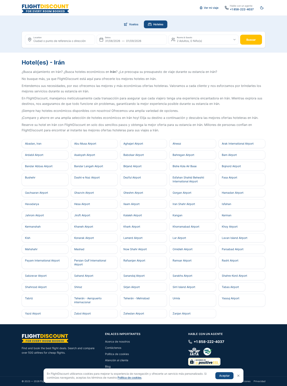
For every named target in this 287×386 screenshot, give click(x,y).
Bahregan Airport (183, 154)
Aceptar (224, 375)
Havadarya (32, 204)
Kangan (177, 215)
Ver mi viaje (211, 7)
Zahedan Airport (133, 313)
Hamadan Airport (232, 192)
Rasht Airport (230, 260)
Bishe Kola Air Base (185, 166)
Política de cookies (117, 354)
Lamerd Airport (133, 237)
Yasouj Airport (230, 298)
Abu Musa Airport (85, 143)
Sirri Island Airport (184, 287)
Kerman (226, 215)
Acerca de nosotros (117, 341)
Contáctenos (113, 347)
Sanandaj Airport (134, 275)
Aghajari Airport (133, 143)
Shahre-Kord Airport (234, 275)
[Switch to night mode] (261, 7)
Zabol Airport (82, 313)
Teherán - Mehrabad (136, 298)
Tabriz (29, 298)
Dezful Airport (132, 177)
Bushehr (30, 177)
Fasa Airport (229, 177)
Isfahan (226, 204)
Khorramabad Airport (186, 226)
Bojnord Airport (231, 166)
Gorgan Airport (182, 192)
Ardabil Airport (34, 154)
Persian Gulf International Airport (90, 262)
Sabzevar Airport (36, 275)
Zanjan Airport (182, 313)
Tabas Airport (230, 287)
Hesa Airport (82, 204)
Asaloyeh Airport (84, 154)
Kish (27, 237)
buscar (251, 39)
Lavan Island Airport (234, 237)
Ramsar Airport (182, 260)
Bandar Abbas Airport (39, 166)
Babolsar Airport (133, 154)
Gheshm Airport (133, 192)
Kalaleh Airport (132, 215)
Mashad (79, 249)
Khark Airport (131, 226)
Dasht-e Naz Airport (87, 177)
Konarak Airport (84, 237)
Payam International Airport (42, 260)
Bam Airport (229, 154)
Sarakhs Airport (182, 275)
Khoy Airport (230, 226)
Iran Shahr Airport (184, 204)
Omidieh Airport (183, 249)
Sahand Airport (83, 275)
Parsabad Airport (232, 249)
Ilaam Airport (131, 204)
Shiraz (78, 287)
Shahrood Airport (36, 287)
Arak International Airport (238, 143)
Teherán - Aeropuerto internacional (88, 300)
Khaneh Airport (83, 226)
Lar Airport (179, 237)
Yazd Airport (33, 313)
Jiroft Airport (82, 215)
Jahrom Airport (34, 215)
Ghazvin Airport (84, 192)
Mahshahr (31, 249)
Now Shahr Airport (135, 249)
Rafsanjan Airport (134, 260)
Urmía (176, 298)
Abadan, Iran (33, 143)
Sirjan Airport (131, 287)
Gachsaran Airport (36, 192)
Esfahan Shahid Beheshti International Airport (188, 179)
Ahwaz (177, 143)
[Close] (238, 375)
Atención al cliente (116, 360)
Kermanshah (33, 226)
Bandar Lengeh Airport (88, 166)
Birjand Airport (132, 166)
